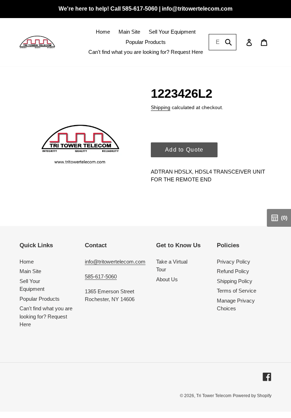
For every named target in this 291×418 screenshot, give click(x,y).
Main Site (30, 271)
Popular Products (40, 299)
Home (27, 262)
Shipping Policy (234, 281)
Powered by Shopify (252, 395)
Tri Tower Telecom (213, 395)
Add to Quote (184, 150)
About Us (167, 279)
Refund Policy (233, 271)
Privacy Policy (233, 262)
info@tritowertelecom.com (115, 262)
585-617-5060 (101, 276)
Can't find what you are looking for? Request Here (46, 316)
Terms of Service (236, 291)
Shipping (160, 107)
